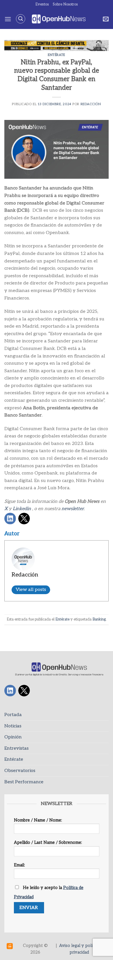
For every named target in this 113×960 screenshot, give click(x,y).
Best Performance (23, 782)
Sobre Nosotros (65, 4)
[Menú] (7, 19)
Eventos (42, 4)
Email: (19, 865)
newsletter (72, 509)
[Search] (20, 18)
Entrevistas (16, 748)
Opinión (13, 737)
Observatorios (19, 770)
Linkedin (22, 509)
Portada (13, 715)
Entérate (56, 55)
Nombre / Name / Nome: (38, 820)
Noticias (12, 726)
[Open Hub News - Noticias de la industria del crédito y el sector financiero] (59, 19)
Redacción (91, 104)
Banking (99, 619)
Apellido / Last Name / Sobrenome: (48, 842)
